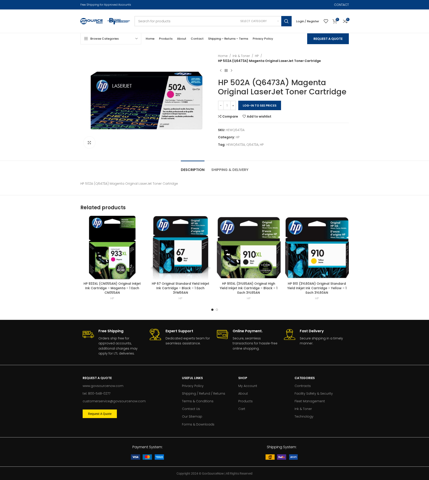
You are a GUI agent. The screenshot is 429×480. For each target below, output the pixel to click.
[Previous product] (220, 70)
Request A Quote (328, 38)
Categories (305, 378)
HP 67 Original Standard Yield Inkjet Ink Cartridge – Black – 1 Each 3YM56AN (180, 288)
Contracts (303, 386)
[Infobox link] (114, 342)
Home (223, 56)
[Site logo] (91, 21)
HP (257, 56)
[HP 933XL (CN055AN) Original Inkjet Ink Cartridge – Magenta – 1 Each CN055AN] (112, 248)
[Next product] (231, 70)
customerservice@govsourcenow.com (114, 401)
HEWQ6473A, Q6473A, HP (245, 144)
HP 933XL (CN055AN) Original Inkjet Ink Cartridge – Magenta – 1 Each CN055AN (112, 288)
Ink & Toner (241, 56)
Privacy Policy (193, 386)
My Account (247, 386)
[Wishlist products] (325, 21)
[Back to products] (226, 70)
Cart (241, 409)
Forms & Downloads (198, 424)
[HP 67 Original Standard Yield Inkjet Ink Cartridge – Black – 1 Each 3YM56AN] (180, 248)
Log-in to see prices (260, 105)
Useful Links (192, 378)
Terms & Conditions (197, 401)
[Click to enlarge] (89, 142)
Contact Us (191, 409)
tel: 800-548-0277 (96, 393)
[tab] (192, 167)
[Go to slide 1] (212, 310)
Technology (304, 416)
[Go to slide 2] (217, 310)
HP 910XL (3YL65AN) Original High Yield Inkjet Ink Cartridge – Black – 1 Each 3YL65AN (248, 288)
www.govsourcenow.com (103, 386)
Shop (242, 378)
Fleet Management (310, 401)
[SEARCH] (286, 21)
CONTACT (341, 4)
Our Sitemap (192, 416)
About (243, 393)
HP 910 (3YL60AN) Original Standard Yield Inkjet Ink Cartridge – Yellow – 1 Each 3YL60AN (317, 288)
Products (245, 401)
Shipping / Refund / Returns (203, 393)
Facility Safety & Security (314, 393)
